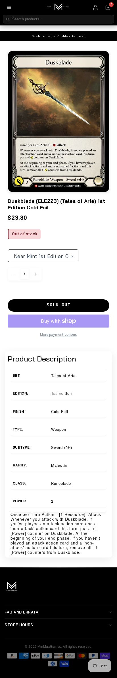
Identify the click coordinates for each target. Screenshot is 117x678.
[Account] (95, 7)
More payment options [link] (58, 335)
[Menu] (9, 7)
